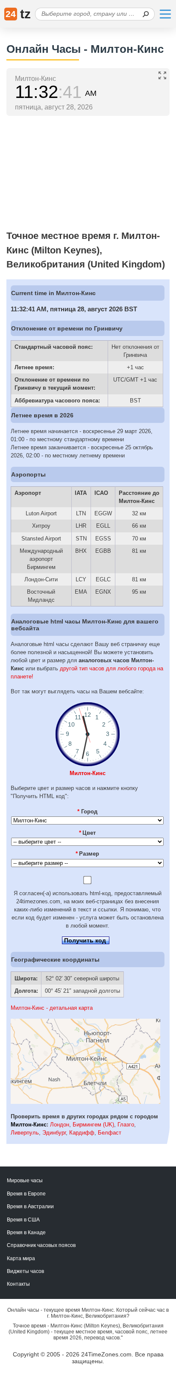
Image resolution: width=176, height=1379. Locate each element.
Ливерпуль (25, 1132)
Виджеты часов (25, 1271)
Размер (88, 853)
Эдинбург (54, 1132)
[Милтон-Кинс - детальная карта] (85, 1102)
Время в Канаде (26, 1232)
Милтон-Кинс (88, 773)
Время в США (23, 1220)
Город (87, 811)
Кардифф (81, 1132)
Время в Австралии (30, 1206)
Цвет (87, 833)
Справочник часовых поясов (41, 1245)
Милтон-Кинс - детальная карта (52, 1008)
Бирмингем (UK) (93, 1124)
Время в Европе (26, 1194)
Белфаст (109, 1132)
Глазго (125, 1124)
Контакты (18, 1284)
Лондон (59, 1124)
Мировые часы (25, 1181)
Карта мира (21, 1258)
